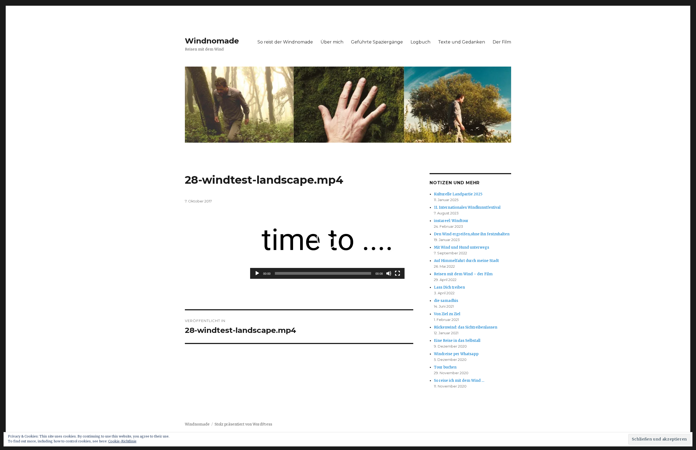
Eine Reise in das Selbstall (457, 340)
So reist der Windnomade (285, 42)
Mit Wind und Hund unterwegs (461, 247)
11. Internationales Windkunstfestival (467, 207)
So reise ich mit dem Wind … (459, 380)
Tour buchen (445, 367)
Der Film (502, 42)
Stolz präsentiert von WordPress (243, 424)
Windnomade (212, 40)
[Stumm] (388, 273)
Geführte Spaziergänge (377, 42)
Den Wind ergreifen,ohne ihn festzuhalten (471, 234)
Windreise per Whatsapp (456, 354)
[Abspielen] (257, 273)
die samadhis (446, 300)
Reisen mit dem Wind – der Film (463, 274)
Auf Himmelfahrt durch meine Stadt (466, 260)
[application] (327, 238)
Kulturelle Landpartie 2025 (458, 194)
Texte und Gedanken (461, 42)
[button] (327, 238)
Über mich (332, 42)
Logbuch (420, 42)
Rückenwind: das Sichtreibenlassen (465, 327)
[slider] (323, 273)
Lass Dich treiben (449, 287)
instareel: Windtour (451, 220)
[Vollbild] (397, 273)
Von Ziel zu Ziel (447, 314)
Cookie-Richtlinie (122, 441)
